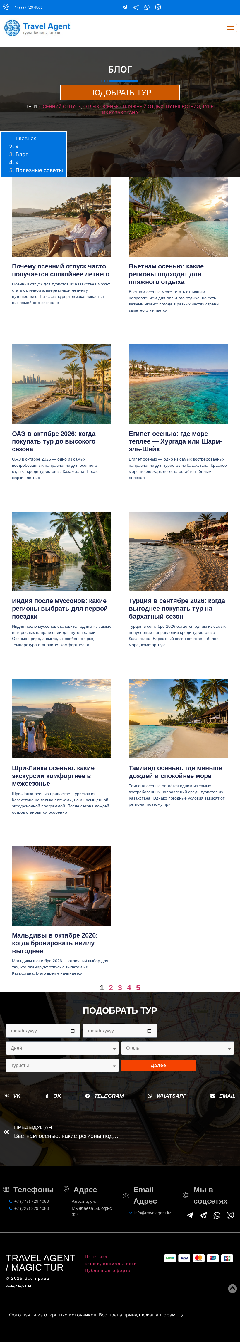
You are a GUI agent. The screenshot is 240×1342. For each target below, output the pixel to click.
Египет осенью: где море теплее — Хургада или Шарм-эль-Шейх (175, 441)
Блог (22, 154)
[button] (12, 1096)
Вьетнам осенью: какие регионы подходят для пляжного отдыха (166, 274)
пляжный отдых (143, 106)
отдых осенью (102, 106)
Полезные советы (39, 170)
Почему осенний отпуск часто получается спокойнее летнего (60, 270)
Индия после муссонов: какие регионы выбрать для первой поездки (60, 608)
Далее (158, 1065)
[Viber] (158, 7)
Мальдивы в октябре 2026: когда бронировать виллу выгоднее (55, 943)
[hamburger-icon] (230, 28)
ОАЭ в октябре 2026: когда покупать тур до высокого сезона (53, 441)
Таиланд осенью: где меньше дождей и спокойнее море (175, 771)
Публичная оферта (108, 1270)
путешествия (183, 106)
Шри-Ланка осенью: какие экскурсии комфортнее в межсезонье (53, 775)
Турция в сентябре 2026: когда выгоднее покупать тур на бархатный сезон (177, 608)
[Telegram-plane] (125, 7)
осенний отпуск (60, 106)
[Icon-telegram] (136, 7)
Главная (26, 138)
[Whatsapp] (147, 7)
